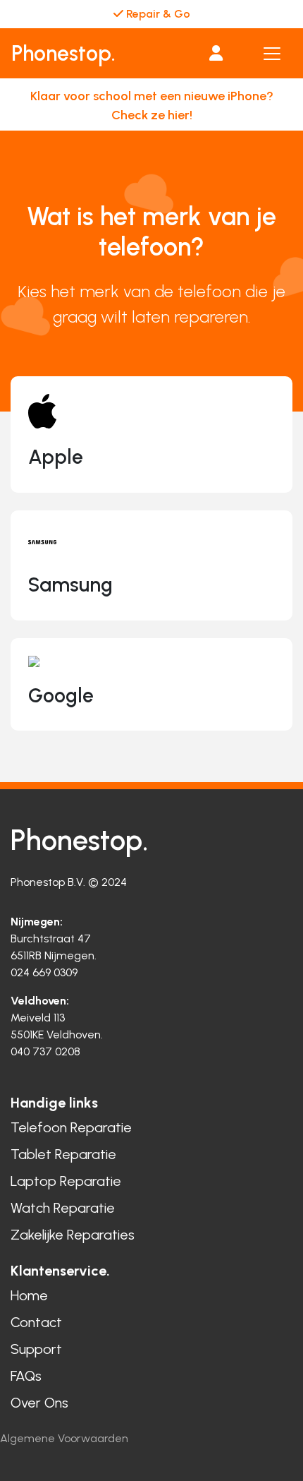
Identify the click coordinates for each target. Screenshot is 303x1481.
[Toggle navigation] (272, 54)
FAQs (26, 1375)
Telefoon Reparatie (71, 1127)
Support (36, 1349)
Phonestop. (63, 53)
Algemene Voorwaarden (64, 1438)
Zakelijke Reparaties (73, 1234)
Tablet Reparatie (63, 1154)
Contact (36, 1322)
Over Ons (39, 1402)
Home (29, 1295)
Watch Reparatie (63, 1207)
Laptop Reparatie (66, 1181)
